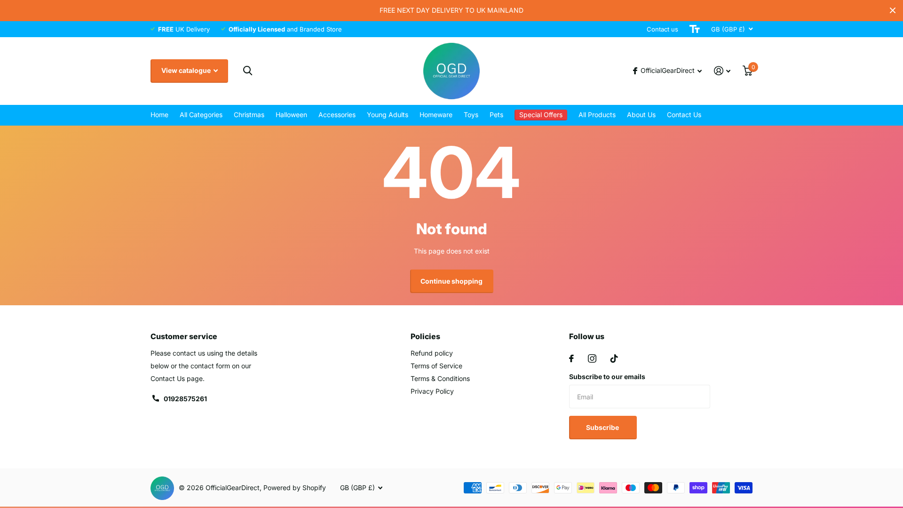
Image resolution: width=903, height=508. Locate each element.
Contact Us (684, 115)
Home (159, 115)
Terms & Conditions (440, 378)
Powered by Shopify (294, 488)
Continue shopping (451, 281)
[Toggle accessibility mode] (694, 29)
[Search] (247, 70)
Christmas (249, 115)
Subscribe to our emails (607, 377)
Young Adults (387, 115)
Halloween (291, 115)
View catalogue (186, 70)
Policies (425, 336)
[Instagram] (592, 358)
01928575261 (185, 399)
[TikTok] (614, 358)
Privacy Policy (432, 391)
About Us (641, 115)
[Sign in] (722, 70)
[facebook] (571, 358)
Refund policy (432, 353)
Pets (496, 115)
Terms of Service (436, 366)
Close (892, 10)
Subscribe (603, 427)
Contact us (662, 29)
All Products (597, 115)
